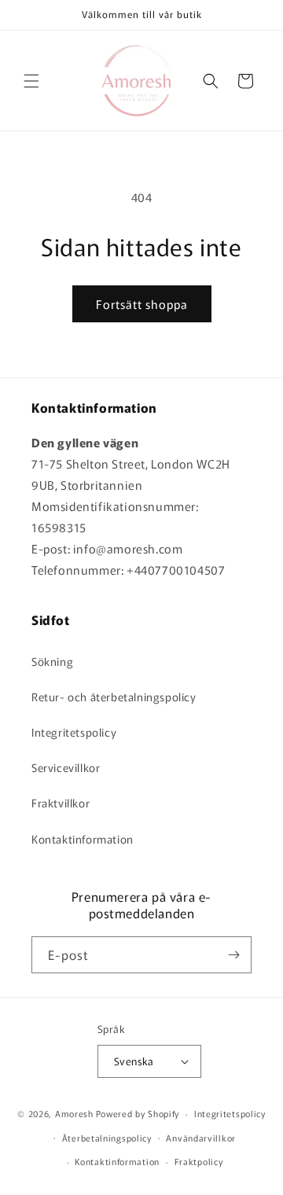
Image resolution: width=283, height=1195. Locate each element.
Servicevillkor (65, 767)
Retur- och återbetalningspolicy (114, 696)
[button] (31, 81)
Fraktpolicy (199, 1161)
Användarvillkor (201, 1137)
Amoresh (74, 1113)
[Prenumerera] (233, 954)
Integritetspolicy (73, 732)
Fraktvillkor (60, 803)
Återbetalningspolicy (107, 1137)
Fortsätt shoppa (142, 304)
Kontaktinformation (82, 839)
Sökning (52, 661)
